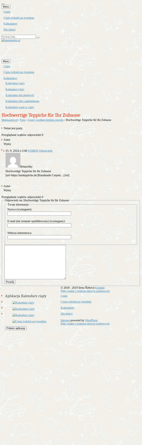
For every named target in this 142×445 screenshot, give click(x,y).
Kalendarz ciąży (15, 89)
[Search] (37, 37)
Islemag (65, 320)
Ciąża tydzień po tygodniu (19, 17)
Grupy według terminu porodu (45, 119)
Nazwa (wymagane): (19, 209)
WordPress (91, 320)
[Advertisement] (68, 50)
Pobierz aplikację (16, 328)
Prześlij (10, 282)
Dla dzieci (9, 29)
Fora (22, 119)
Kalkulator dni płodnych (20, 95)
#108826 (33, 150)
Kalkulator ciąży (15, 83)
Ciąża (7, 11)
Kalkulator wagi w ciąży (20, 107)
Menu (6, 6)
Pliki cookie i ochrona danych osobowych (85, 291)
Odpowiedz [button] (46, 150)
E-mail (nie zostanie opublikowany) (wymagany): (36, 221)
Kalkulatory (10, 23)
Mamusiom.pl (9, 119)
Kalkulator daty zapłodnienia (22, 101)
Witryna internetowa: (19, 232)
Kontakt (99, 287)
